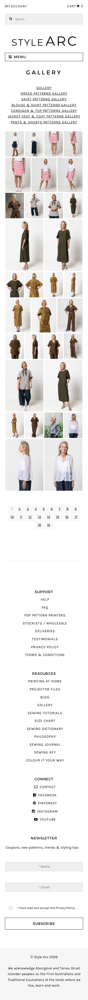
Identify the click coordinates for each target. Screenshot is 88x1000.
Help (45, 600)
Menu (20, 57)
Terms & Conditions (45, 655)
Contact (48, 787)
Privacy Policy (45, 647)
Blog (45, 697)
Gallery (44, 88)
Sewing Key (45, 752)
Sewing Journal (44, 745)
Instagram (47, 812)
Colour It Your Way (45, 760)
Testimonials (45, 639)
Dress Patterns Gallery (44, 94)
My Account (16, 6)
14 (48, 517)
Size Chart (44, 721)
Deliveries (45, 631)
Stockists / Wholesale (45, 623)
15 (57, 517)
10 (12, 517)
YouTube (48, 820)
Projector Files (45, 689)
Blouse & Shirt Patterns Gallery (44, 105)
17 (76, 517)
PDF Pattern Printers (45, 615)
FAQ (45, 608)
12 (30, 517)
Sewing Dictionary (45, 729)
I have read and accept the (46, 908)
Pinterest (47, 803)
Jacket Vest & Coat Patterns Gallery (44, 116)
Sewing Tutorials (45, 713)
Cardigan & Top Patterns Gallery (44, 111)
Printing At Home (45, 681)
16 (67, 517)
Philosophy (45, 737)
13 (39, 517)
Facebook (47, 795)
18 (39, 525)
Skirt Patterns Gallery (44, 99)
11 (21, 517)
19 (48, 525)
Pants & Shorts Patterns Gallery (44, 122)
